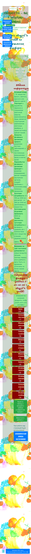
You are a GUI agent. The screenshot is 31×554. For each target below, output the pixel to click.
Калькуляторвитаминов (7, 36)
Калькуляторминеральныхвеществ (7, 43)
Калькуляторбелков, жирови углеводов (7, 29)
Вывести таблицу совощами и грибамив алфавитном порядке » (20, 407)
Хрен (20, 309)
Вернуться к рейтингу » (20, 419)
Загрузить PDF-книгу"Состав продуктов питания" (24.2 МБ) (17, 551)
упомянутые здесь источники (20, 436)
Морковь (21, 339)
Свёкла (21, 362)
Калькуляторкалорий (7, 22)
